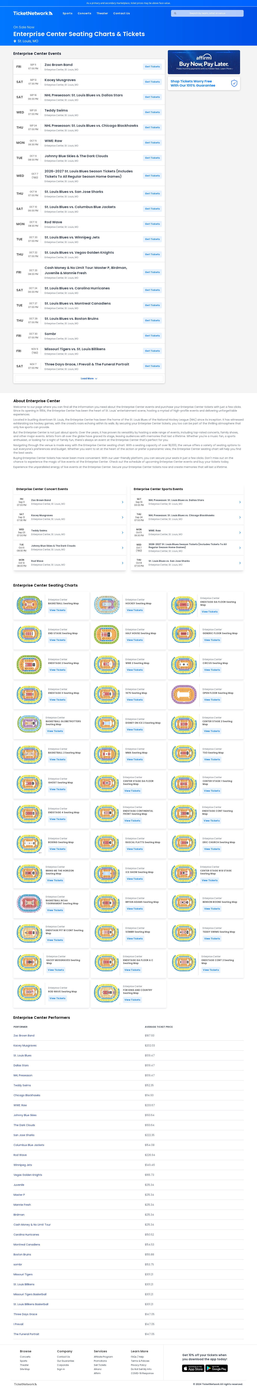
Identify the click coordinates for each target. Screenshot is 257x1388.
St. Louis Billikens (24, 1284)
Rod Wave (20, 1155)
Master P (19, 1195)
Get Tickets (152, 66)
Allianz (97, 1369)
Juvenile (19, 1185)
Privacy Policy (138, 1365)
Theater (102, 13)
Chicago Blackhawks (27, 1095)
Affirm (97, 1373)
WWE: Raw (20, 1105)
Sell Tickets (100, 1365)
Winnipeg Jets (23, 1165)
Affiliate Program (103, 1356)
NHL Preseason (23, 1075)
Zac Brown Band (24, 1035)
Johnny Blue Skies (25, 1115)
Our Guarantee (65, 1360)
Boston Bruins (22, 1254)
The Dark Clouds (24, 1125)
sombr (18, 1264)
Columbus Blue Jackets (29, 1145)
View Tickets (57, 610)
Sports (67, 13)
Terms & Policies (140, 1360)
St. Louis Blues (22, 1055)
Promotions (100, 1360)
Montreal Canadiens (27, 1244)
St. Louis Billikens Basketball (31, 1304)
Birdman (19, 1215)
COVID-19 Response (142, 1373)
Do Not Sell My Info (141, 1369)
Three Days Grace (25, 1314)
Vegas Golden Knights (28, 1175)
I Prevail (18, 1324)
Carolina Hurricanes (26, 1234)
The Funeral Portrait (26, 1334)
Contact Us (121, 13)
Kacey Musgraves (25, 1045)
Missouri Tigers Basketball (30, 1294)
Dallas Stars (21, 1065)
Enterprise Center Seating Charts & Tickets (79, 34)
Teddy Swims (22, 1085)
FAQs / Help (137, 1356)
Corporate (63, 1365)
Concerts (84, 13)
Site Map (25, 1369)
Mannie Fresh (22, 1205)
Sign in (61, 1369)
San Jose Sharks (24, 1135)
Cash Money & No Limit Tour (32, 1225)
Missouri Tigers (23, 1274)
